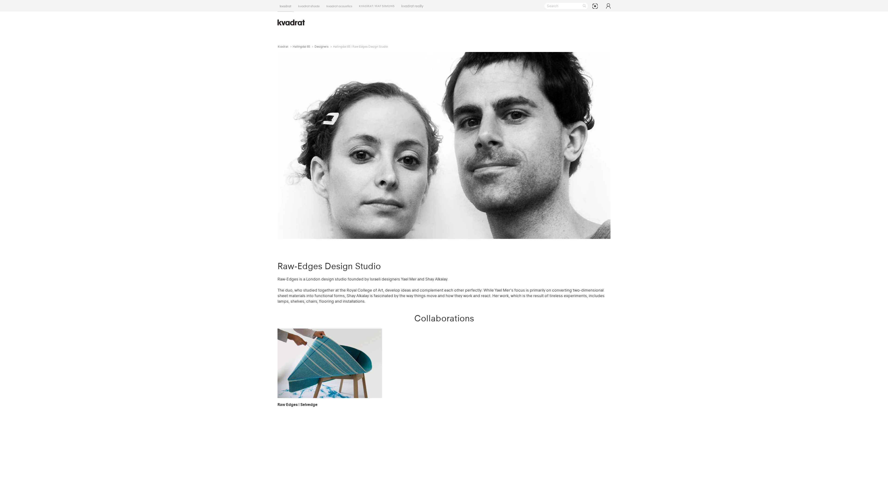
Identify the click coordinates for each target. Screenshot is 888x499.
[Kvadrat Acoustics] (339, 6)
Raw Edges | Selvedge (298, 404)
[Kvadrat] (286, 6)
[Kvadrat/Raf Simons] (377, 6)
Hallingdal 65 (301, 46)
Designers (321, 46)
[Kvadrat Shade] (309, 6)
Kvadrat (283, 46)
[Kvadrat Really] (412, 6)
